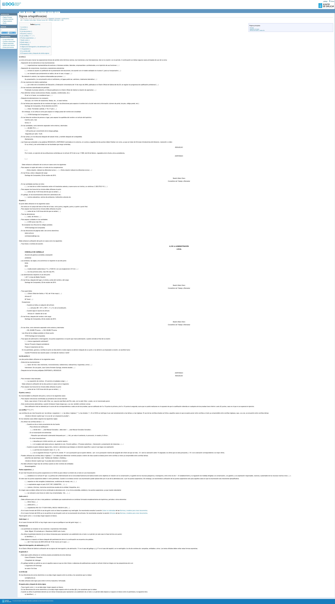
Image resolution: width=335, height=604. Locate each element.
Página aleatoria (7, 21)
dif (21, 20)
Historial (50, 12)
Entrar (332, 1)
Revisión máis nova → (55, 20)
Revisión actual (41, 20)
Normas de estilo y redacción (257, 30)
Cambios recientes (8, 19)
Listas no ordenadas (108, 510)
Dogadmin (51, 18)
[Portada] (11, 5)
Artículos (112, 513)
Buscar (3, 27)
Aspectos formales (254, 29)
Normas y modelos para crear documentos (133, 510)
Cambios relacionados (9, 41)
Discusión (29, 12)
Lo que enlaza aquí (8, 39)
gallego (325, 1)
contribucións (65, 18)
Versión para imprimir (9, 45)
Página (22, 12)
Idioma (57, 12)
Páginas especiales (8, 43)
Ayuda (4, 23)
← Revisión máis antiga (29, 20)
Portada (252, 28)
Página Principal (7, 17)
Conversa (57, 18)
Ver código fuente (41, 12)
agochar (37, 24)
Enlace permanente (8, 47)
